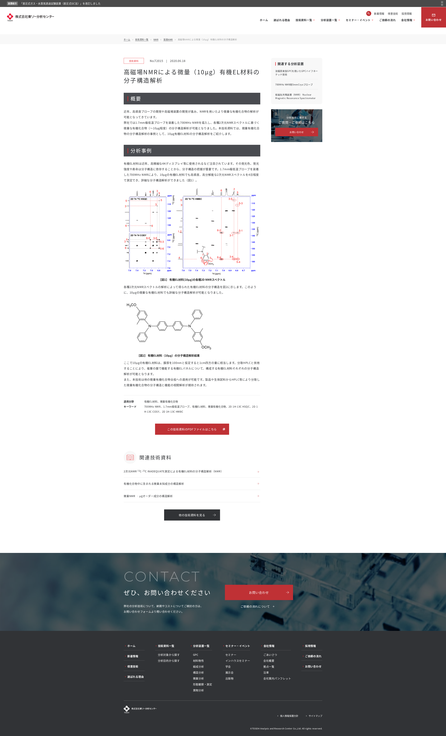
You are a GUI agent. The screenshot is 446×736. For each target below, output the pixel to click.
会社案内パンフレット (277, 678)
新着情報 (379, 13)
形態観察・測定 (202, 684)
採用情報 (407, 13)
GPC (195, 654)
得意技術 (393, 13)
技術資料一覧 (304, 20)
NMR (156, 39)
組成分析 (198, 666)
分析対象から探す (169, 654)
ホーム (264, 20)
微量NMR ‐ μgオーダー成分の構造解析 (148, 496)
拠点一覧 (268, 666)
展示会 (229, 672)
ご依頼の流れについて (255, 606)
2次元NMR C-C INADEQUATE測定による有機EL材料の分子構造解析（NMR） (173, 471)
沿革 (266, 672)
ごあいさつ (270, 654)
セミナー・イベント (358, 20)
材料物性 (198, 660)
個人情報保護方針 (289, 715)
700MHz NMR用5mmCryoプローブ (294, 84)
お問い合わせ (434, 17)
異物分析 (198, 690)
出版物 (229, 678)
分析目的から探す (169, 660)
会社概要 (268, 660)
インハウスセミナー (237, 660)
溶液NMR (168, 39)
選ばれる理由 (282, 20)
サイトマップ (315, 715)
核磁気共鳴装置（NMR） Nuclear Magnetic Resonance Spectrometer (295, 96)
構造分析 (198, 672)
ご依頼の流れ (387, 20)
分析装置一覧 (329, 20)
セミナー (230, 654)
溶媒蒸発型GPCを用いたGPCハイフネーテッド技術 (296, 72)
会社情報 (406, 20)
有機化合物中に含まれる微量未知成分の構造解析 (154, 483)
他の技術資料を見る (192, 515)
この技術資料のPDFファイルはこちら (192, 429)
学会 (228, 666)
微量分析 (198, 678)
